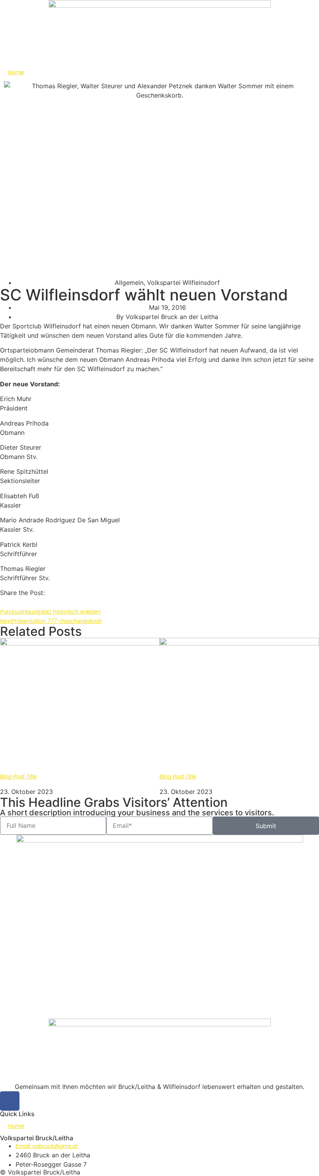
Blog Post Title (18, 776)
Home (16, 72)
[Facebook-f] (9, 1101)
